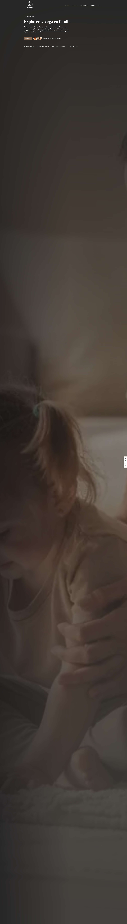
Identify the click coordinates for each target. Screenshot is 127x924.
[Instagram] (125, 460)
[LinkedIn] (125, 463)
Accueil (67, 5)
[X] (125, 465)
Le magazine (84, 5)
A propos (75, 5)
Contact (93, 5)
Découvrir (28, 38)
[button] (99, 5)
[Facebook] (125, 458)
